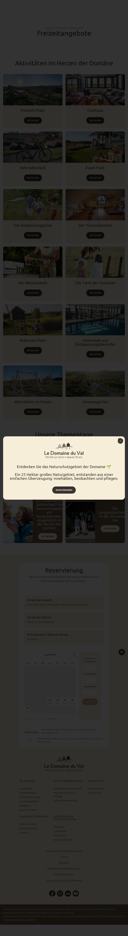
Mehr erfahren (64, 490)
